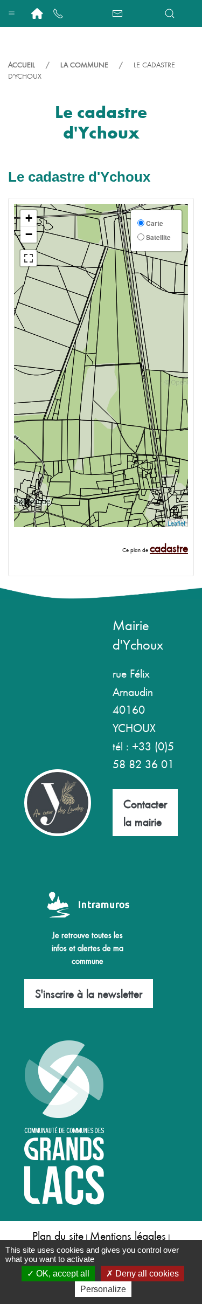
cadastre (169, 547)
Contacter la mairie (145, 813)
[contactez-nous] (117, 13)
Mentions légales (128, 1235)
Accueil (21, 65)
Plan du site (57, 1235)
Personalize (103, 1289)
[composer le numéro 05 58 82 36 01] (58, 13)
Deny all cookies (146, 1273)
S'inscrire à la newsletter (88, 993)
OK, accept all (61, 1273)
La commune (84, 65)
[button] (11, 10)
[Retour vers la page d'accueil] (37, 13)
